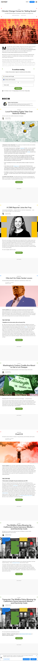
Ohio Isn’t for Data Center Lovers (19, 278)
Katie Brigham (7, 371)
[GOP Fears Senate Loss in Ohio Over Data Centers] (19, 296)
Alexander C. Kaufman (9, 282)
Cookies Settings (6, 659)
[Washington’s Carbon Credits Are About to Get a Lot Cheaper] (19, 385)
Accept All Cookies (26, 659)
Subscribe (32, 1)
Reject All (33, 659)
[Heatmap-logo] (4, 2)
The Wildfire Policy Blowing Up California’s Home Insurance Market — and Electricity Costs (19, 527)
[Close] (36, 656)
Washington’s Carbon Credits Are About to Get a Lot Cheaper (19, 366)
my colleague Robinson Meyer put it (25, 495)
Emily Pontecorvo (15, 15)
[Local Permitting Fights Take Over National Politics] (19, 131)
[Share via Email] (7, 98)
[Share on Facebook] (3, 98)
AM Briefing (19, 276)
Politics (19, 363)
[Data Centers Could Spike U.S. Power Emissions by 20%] (19, 452)
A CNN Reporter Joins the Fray (19, 207)
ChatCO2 (19, 434)
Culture (19, 9)
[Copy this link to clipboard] (9, 98)
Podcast (19, 523)
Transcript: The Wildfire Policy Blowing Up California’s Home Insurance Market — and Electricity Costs (19, 601)
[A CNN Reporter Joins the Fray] (19, 226)
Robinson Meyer (8, 534)
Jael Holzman (7, 213)
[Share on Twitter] (5, 98)
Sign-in (27, 1)
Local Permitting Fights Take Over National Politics (19, 112)
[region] (19, 657)
